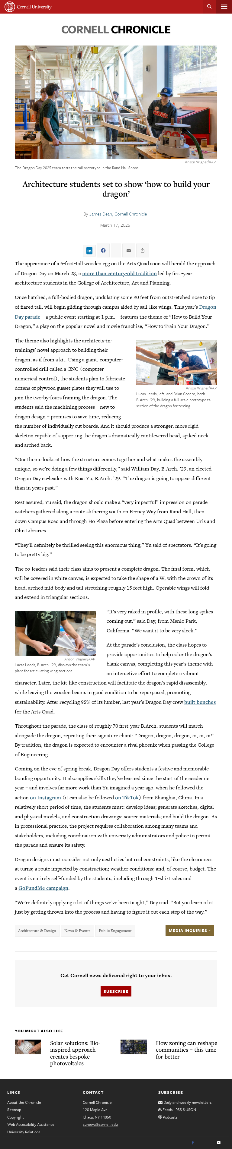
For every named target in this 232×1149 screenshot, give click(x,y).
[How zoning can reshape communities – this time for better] (134, 1047)
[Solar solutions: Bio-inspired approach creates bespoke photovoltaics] (28, 1047)
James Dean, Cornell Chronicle (118, 213)
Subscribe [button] (116, 991)
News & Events (77, 930)
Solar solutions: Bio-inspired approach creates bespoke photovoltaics (75, 1053)
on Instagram (45, 797)
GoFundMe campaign (43, 887)
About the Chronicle (24, 1102)
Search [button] (209, 7)
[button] (176, 362)
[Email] (219, 1143)
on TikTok (127, 797)
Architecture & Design (37, 930)
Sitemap (14, 1110)
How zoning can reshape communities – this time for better (186, 1049)
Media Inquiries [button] (188, 930)
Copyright (15, 1117)
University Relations (23, 1132)
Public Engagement (115, 930)
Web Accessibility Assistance (30, 1124)
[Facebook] (193, 1143)
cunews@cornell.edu (100, 1124)
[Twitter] (206, 1143)
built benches (200, 701)
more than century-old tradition (119, 273)
